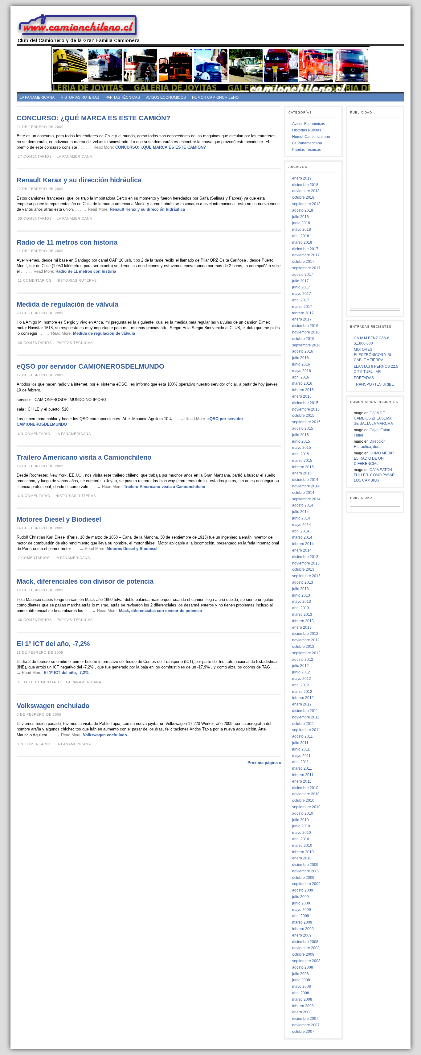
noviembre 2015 (306, 409)
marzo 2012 (302, 691)
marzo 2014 (302, 537)
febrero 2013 (303, 621)
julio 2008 (300, 974)
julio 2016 (300, 358)
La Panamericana (37, 97)
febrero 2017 (303, 313)
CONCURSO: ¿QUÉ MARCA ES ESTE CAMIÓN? (93, 118)
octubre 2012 (303, 646)
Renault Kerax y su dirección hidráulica (79, 180)
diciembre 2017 (305, 249)
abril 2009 (300, 916)
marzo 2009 (302, 922)
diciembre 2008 (305, 942)
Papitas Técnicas (122, 97)
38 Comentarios (35, 343)
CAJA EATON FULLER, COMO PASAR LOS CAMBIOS (374, 475)
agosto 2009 (302, 890)
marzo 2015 (302, 460)
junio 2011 (301, 749)
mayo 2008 (301, 986)
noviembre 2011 (305, 717)
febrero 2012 (303, 698)
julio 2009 (300, 897)
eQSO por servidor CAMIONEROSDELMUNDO (90, 366)
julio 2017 (300, 281)
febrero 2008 (303, 1006)
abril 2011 (300, 762)
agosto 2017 (302, 274)
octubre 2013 (303, 569)
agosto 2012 (302, 659)
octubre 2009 (303, 877)
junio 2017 (301, 287)
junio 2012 (301, 672)
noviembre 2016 (306, 332)
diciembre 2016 (305, 326)
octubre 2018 (303, 197)
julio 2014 (300, 512)
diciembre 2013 (305, 557)
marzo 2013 (302, 614)
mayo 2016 (301, 371)
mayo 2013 (301, 601)
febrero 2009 (303, 929)
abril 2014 (300, 531)
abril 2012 (300, 685)
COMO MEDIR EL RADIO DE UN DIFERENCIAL (374, 458)
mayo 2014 (301, 525)
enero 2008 (302, 1012)
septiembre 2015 (306, 422)
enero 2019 (302, 178)
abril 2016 (300, 377)
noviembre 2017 (306, 255)
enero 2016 (302, 396)
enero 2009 (302, 935)
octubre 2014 (303, 492)
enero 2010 (302, 858)
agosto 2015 (302, 428)
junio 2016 (301, 364)
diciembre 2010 (305, 788)
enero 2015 (302, 473)
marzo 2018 (302, 242)
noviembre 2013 (306, 563)
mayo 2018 (301, 229)
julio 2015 (300, 435)
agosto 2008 (302, 967)
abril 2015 (300, 454)
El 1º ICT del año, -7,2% (53, 643)
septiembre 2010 (306, 807)
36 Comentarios (35, 620)
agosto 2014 (302, 505)
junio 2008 (301, 980)
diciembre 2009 (305, 865)
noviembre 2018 (306, 191)
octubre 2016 (303, 339)
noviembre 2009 (306, 871)
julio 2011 (300, 743)
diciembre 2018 (305, 185)
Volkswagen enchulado (53, 706)
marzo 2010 (302, 845)
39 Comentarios (35, 218)
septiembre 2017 (306, 268)
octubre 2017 (303, 261)
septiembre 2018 (306, 204)
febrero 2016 (303, 390)
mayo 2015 (301, 447)
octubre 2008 (303, 954)
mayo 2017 (301, 294)
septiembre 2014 (306, 499)
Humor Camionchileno (215, 97)
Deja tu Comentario (39, 682)
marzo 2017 (302, 306)
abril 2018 (300, 236)
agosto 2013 (302, 582)
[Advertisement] (277, 27)
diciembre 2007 (305, 1018)
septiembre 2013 (306, 576)
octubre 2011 (303, 724)
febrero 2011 (302, 775)
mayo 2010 (301, 832)
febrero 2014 (303, 544)
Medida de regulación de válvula (67, 304)
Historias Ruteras (80, 97)
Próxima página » (264, 762)
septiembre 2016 (306, 345)
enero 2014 (302, 550)
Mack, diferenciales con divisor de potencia (85, 581)
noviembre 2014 (306, 486)
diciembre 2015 (305, 403)
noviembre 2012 (306, 640)
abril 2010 (300, 839)
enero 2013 (302, 627)
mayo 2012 (301, 678)
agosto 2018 (302, 210)
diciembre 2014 (305, 480)
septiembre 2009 (306, 884)
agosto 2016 (302, 351)
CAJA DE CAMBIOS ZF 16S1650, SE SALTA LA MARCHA (373, 418)
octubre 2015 (303, 415)
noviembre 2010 (306, 794)
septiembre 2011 (306, 730)
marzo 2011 (302, 768)
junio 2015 (301, 441)
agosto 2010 (302, 813)
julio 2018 (300, 217)
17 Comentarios (35, 156)
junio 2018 (301, 223)
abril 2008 (300, 993)
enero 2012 (302, 704)
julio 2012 (300, 666)
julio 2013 (300, 589)
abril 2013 (300, 608)
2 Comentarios (34, 558)
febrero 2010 (303, 852)
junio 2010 (301, 826)
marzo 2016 (302, 383)
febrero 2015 (303, 467)
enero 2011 (301, 781)
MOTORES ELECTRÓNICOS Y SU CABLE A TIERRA (373, 354)
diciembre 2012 (305, 633)
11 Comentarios (34, 280)
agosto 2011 (302, 736)
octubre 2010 (303, 800)
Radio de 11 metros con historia (67, 242)
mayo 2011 (301, 756)
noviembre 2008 (306, 948)
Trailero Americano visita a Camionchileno (84, 457)
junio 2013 (301, 595)
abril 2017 (300, 300)
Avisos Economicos (166, 97)
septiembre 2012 (306, 653)
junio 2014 (301, 518)
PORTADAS (364, 378)
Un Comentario (34, 434)
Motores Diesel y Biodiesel (59, 519)
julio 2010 (300, 820)
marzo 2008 (302, 999)
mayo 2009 (301, 910)
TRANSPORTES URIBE (374, 384)
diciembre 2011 (305, 711)
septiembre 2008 (306, 961)
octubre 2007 (303, 1031)
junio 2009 (301, 903)
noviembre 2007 (306, 1025)
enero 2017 (302, 319)
